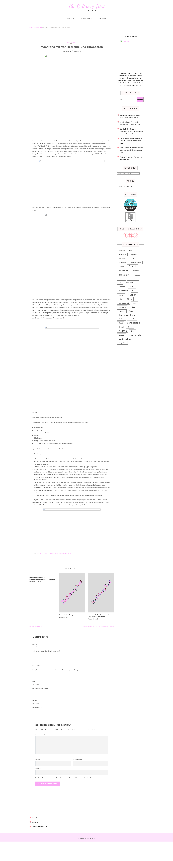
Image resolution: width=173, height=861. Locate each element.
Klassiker (123, 290)
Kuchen (132, 294)
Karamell (129, 283)
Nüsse (133, 307)
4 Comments (77, 51)
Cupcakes (133, 255)
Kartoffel (122, 287)
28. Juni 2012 (36, 665)
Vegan (121, 335)
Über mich (102, 18)
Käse (120, 299)
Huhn (120, 282)
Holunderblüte (133, 279)
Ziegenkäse (122, 343)
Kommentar (40, 735)
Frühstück (123, 270)
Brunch (122, 254)
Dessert (40, 553)
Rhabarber (132, 319)
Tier (132, 331)
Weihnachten (125, 339)
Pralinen (121, 319)
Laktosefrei (124, 303)
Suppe (130, 327)
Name (37, 759)
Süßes (70, 553)
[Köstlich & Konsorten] (130, 200)
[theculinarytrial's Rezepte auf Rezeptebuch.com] (130, 214)
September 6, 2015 (35, 581)
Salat (121, 323)
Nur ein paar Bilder (35, 626)
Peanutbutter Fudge (66, 615)
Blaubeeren (122, 250)
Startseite (71, 18)
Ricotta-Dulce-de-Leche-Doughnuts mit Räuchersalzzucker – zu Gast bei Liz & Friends (131, 131)
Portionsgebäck (127, 315)
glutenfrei (136, 271)
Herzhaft (124, 274)
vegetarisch (135, 335)
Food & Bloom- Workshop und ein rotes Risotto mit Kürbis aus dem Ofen (131, 150)
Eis (133, 258)
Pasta (131, 311)
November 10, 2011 (65, 617)
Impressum (35, 822)
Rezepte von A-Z (86, 18)
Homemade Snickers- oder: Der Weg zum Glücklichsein (99, 616)
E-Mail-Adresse (78, 759)
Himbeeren (54, 553)
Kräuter (121, 295)
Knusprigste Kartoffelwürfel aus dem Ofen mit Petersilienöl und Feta (131, 140)
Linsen (134, 303)
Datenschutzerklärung (39, 826)
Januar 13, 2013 (93, 619)
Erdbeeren (123, 262)
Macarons (62, 553)
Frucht (46, 553)
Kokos (134, 291)
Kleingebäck (38, 27)
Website (38, 768)
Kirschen (131, 287)
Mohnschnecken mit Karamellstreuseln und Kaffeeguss (42, 578)
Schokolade (133, 322)
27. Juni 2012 (36, 647)
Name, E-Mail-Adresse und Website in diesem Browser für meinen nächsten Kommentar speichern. (71, 778)
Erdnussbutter (136, 262)
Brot (130, 250)
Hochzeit (122, 279)
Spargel (121, 327)
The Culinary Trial (86, 6)
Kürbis (129, 299)
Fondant (121, 267)
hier (67, 449)
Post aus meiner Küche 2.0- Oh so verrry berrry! (98, 626)
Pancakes (122, 311)
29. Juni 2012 (36, 684)
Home (31, 27)
